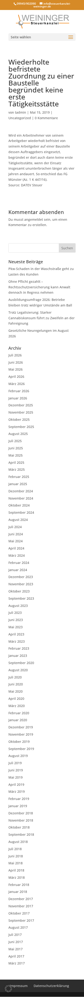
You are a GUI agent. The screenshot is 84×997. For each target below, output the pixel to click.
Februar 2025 (18, 476)
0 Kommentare (46, 118)
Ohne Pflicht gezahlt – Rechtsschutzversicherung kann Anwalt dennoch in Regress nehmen (39, 287)
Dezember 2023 (20, 577)
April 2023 (16, 634)
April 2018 (16, 870)
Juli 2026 (15, 355)
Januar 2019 (17, 806)
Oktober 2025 (19, 419)
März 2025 (16, 469)
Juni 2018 (15, 856)
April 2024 (16, 548)
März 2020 (16, 706)
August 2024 (18, 519)
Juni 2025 (15, 448)
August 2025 (18, 433)
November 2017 (20, 906)
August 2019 (18, 756)
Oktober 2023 (19, 591)
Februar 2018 (18, 884)
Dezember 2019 (20, 727)
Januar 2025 (17, 484)
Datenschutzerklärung (51, 986)
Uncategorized (19, 118)
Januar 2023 (17, 655)
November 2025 (20, 412)
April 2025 (16, 462)
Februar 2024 (18, 562)
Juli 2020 (15, 677)
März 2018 (16, 877)
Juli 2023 (15, 612)
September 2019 (21, 749)
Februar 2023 (18, 648)
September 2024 (21, 512)
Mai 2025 (15, 455)
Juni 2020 (15, 684)
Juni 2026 (15, 362)
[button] (8, 988)
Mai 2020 (15, 691)
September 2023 (21, 598)
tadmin (20, 112)
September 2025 (21, 426)
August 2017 (18, 927)
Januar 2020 (17, 720)
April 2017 (16, 956)
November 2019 (20, 734)
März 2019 (16, 791)
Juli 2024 (15, 527)
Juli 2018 (15, 849)
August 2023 (18, 605)
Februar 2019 (18, 798)
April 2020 (16, 698)
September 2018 (21, 834)
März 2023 (16, 641)
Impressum (19, 986)
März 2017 (16, 963)
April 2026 (16, 376)
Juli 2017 (15, 934)
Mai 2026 (15, 369)
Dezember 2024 (20, 491)
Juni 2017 (15, 942)
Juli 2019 (15, 763)
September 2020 (21, 663)
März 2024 (16, 555)
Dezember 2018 (20, 813)
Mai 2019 (15, 777)
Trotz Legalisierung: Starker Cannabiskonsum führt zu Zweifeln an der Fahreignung (41, 318)
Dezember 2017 (20, 899)
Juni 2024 (15, 534)
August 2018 (18, 841)
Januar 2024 (17, 570)
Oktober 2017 (19, 913)
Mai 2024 (15, 541)
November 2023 (20, 584)
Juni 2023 (15, 620)
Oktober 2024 (19, 505)
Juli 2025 (15, 441)
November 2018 (20, 820)
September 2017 (21, 920)
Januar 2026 (17, 398)
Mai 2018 (15, 863)
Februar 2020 (18, 713)
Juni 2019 (15, 770)
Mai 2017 (15, 949)
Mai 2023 (15, 627)
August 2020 (18, 670)
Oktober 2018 (19, 827)
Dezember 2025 (20, 405)
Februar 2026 (18, 391)
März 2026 (16, 384)
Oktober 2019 (19, 741)
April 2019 (16, 784)
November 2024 (20, 498)
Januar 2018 (17, 891)
